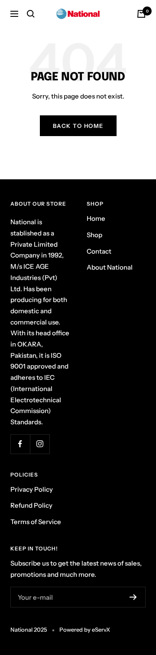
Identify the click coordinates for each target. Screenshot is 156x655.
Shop (94, 235)
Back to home (78, 125)
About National (110, 267)
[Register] (133, 597)
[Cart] (141, 14)
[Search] (31, 14)
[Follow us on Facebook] (20, 444)
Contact (99, 251)
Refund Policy (31, 505)
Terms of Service (35, 522)
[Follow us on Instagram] (39, 444)
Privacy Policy (31, 489)
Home (96, 218)
